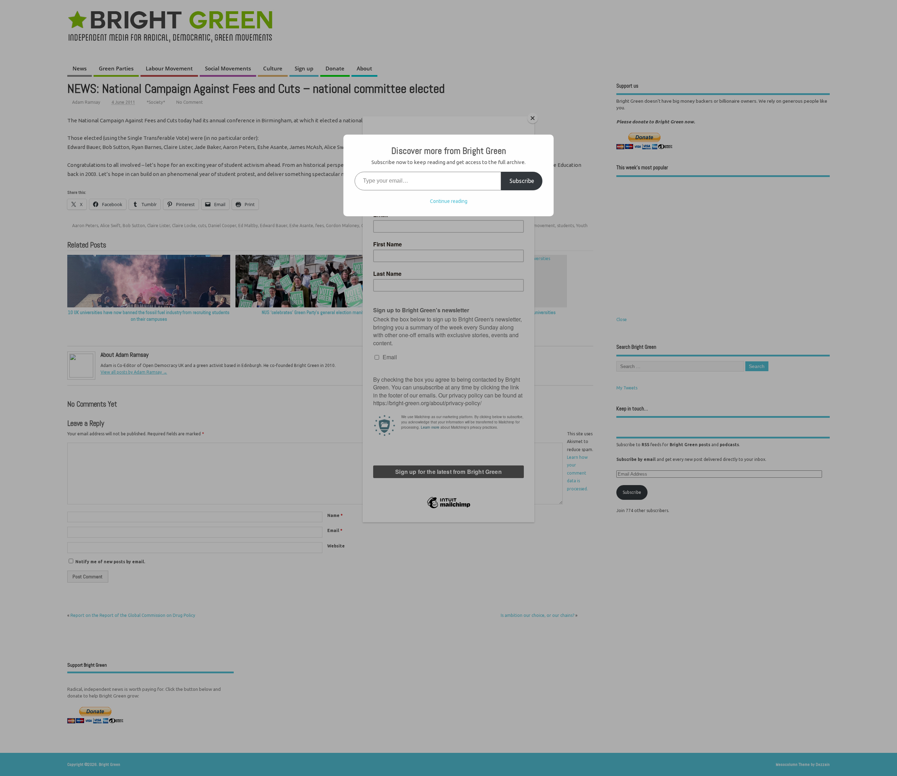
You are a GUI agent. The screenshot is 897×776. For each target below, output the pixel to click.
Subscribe (521, 181)
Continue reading (448, 201)
